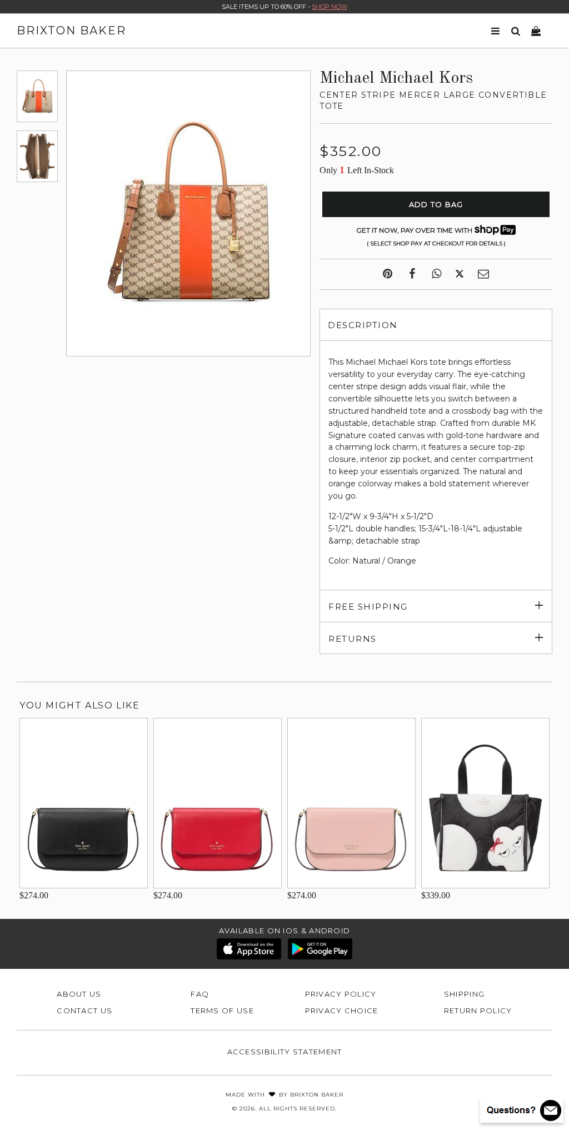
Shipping (464, 993)
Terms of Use (222, 1010)
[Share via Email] (483, 274)
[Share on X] (460, 274)
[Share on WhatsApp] (436, 274)
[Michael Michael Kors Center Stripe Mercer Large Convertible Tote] (37, 96)
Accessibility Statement (284, 1051)
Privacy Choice (341, 1010)
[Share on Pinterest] (388, 274)
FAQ (200, 993)
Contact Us (84, 1010)
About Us (79, 993)
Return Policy (478, 1010)
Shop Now (329, 7)
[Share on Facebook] (412, 274)
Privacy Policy (341, 993)
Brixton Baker (71, 30)
